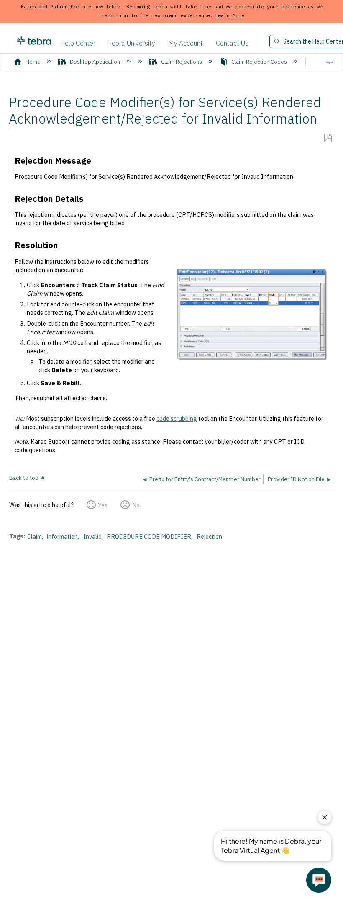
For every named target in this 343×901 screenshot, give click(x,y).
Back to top (23, 477)
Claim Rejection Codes (259, 61)
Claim (34, 537)
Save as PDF (328, 138)
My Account (185, 43)
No (135, 505)
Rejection (209, 537)
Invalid (92, 537)
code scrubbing (176, 418)
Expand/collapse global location (329, 59)
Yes (103, 505)
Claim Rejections (181, 61)
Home (33, 61)
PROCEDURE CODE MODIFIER (149, 537)
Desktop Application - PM (101, 61)
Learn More (229, 15)
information (62, 537)
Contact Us (232, 43)
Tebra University (131, 43)
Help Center (77, 43)
